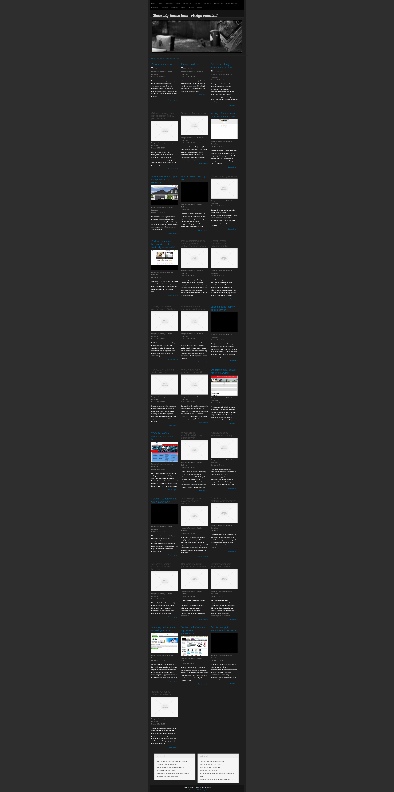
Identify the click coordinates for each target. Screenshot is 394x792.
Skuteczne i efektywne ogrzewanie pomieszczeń (193, 630)
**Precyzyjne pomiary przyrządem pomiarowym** (173, 773)
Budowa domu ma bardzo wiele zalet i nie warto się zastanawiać (163, 244)
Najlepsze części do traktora (166, 770)
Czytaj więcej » (173, 100)
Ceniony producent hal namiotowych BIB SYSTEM (216, 779)
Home (153, 58)
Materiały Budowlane (172, 58)
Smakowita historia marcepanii (167, 764)
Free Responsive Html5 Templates (197, 790)
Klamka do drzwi (190, 64)
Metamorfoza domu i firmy (208, 770)
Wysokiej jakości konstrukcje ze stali (212, 761)
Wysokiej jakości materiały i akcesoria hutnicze (162, 436)
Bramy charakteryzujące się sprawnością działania (164, 179)
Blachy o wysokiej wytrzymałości (167, 776)
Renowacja (160, 58)
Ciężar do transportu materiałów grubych (170, 767)
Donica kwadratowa (161, 64)
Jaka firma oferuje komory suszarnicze (212, 764)
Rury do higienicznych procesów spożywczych (172, 761)
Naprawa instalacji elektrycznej (210, 767)
